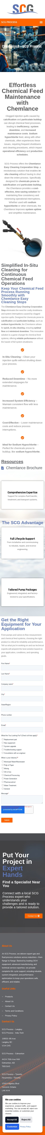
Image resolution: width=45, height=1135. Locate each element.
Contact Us (10, 1006)
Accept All (12, 1120)
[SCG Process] (22, 9)
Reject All (26, 1120)
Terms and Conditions (14, 1011)
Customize (12, 1127)
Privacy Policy (11, 1015)
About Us (9, 1001)
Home (5, 52)
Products (9, 996)
